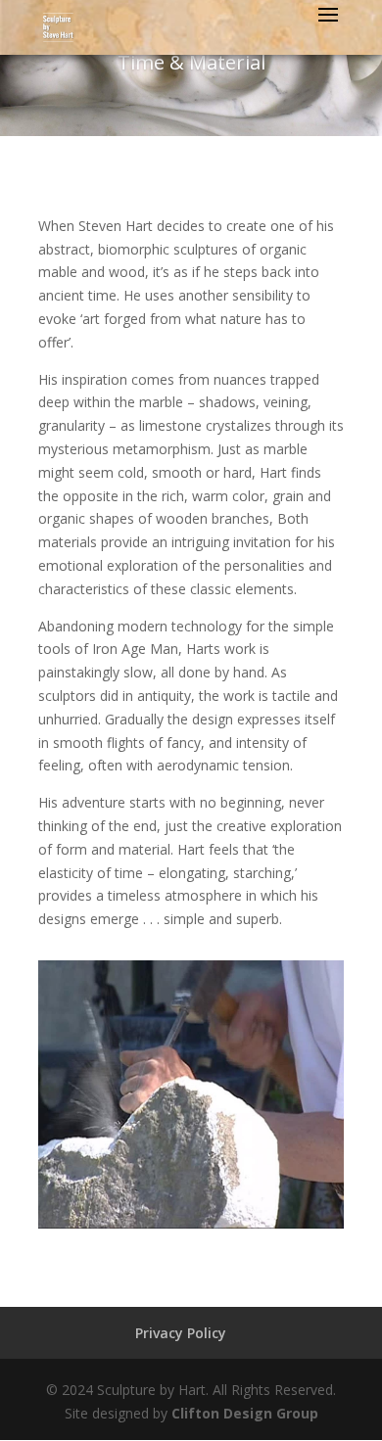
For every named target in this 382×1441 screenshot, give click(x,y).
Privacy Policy (180, 1333)
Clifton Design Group (244, 1413)
